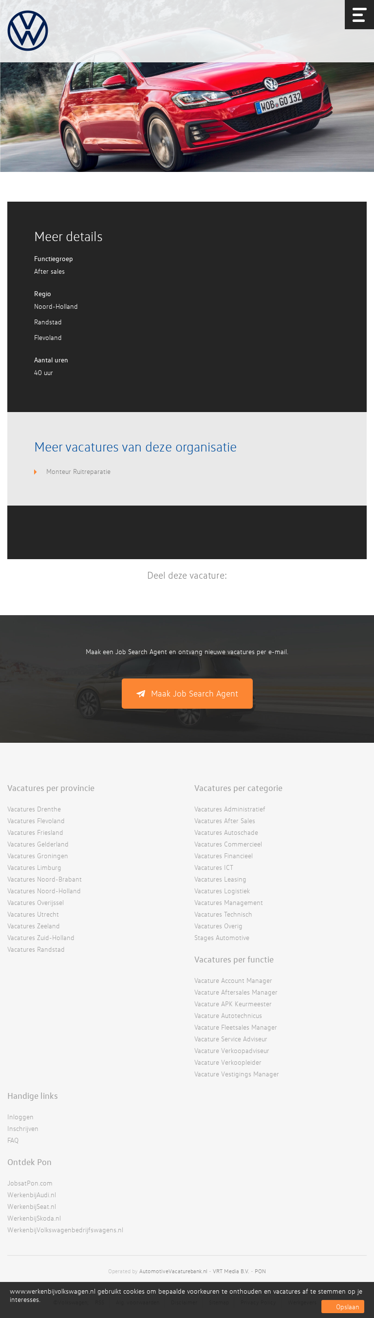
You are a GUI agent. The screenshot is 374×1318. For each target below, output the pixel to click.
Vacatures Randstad (36, 949)
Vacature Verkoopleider (228, 1062)
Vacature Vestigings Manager (236, 1074)
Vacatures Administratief (229, 809)
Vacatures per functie (234, 959)
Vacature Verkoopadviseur (231, 1050)
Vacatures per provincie (50, 787)
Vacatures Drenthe (34, 809)
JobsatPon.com (30, 1183)
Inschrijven (22, 1128)
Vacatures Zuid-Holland (41, 937)
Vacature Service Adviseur (230, 1039)
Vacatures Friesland (35, 832)
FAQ (13, 1140)
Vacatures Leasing (220, 879)
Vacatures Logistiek (222, 890)
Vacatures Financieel (223, 855)
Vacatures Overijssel (35, 902)
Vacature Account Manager (233, 980)
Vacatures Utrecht (33, 914)
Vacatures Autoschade (226, 832)
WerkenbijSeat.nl (31, 1206)
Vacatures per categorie (238, 787)
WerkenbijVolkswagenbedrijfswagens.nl (65, 1229)
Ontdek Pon (29, 1161)
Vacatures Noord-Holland (44, 890)
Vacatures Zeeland (33, 926)
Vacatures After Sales (224, 820)
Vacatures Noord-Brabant (44, 879)
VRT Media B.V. (231, 1271)
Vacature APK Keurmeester (233, 1003)
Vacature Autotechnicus (228, 1015)
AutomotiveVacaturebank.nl (173, 1271)
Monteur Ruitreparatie (78, 471)
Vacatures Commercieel (228, 844)
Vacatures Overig (218, 926)
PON (260, 1271)
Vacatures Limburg (34, 867)
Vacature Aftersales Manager (236, 992)
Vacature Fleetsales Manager (235, 1027)
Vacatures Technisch (223, 914)
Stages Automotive (221, 937)
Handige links (32, 1095)
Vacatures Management (228, 902)
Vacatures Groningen (37, 855)
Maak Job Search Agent (194, 693)
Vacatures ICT (213, 867)
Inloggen (20, 1116)
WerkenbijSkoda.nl (34, 1218)
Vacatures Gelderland (38, 844)
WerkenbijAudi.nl (31, 1194)
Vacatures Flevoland (36, 820)
